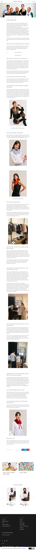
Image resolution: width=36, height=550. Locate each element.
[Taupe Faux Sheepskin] (9, 505)
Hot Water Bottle (24, 502)
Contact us (4, 519)
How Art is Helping (23, 472)
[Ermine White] (24, 505)
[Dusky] (26, 505)
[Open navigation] (1, 1)
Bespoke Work (22, 529)
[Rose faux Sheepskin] (27, 505)
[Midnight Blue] (11, 505)
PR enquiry (21, 527)
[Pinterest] (6, 540)
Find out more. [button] (24, 548)
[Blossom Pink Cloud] (10, 505)
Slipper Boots (11, 502)
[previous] (2, 497)
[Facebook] (2, 540)
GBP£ (3, 543)
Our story (21, 521)
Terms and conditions (5, 524)
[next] (34, 497)
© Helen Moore (4, 545)
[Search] (32, 1)
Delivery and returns (5, 521)
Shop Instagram (22, 524)
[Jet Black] (25, 505)
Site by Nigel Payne (9, 545)
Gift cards (21, 519)
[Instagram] (4, 540)
